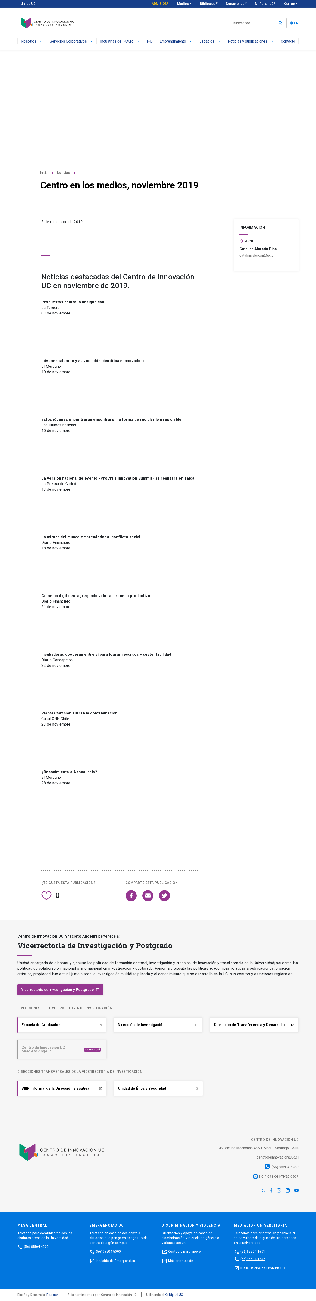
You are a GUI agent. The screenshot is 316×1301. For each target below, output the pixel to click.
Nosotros (28, 41)
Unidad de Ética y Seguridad (158, 1088)
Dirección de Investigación (158, 1025)
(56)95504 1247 (252, 1259)
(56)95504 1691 (252, 1251)
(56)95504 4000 (36, 1247)
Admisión (159, 4)
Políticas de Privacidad (275, 1176)
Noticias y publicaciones (247, 41)
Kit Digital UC (174, 1295)
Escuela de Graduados (62, 1025)
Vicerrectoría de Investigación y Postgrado (60, 989)
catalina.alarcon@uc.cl (256, 255)
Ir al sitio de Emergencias (115, 1261)
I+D (150, 41)
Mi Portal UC (264, 4)
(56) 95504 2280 (285, 1167)
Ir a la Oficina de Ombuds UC (262, 1268)
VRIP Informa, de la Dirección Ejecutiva (62, 1088)
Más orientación (180, 1261)
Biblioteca (208, 4)
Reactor (52, 1295)
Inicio (44, 173)
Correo (291, 4)
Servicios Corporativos (68, 41)
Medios (184, 4)
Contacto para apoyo (184, 1251)
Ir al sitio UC (26, 4)
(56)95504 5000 (108, 1251)
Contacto (288, 41)
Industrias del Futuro (116, 41)
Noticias (63, 173)
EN (296, 23)
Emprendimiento (173, 41)
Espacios (206, 41)
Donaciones (235, 4)
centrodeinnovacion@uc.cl (278, 1157)
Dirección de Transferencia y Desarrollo (254, 1025)
